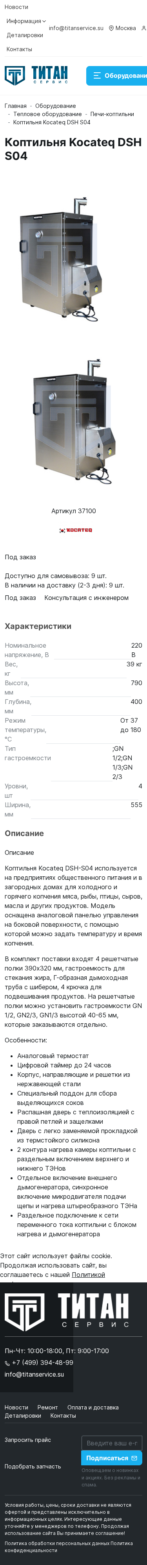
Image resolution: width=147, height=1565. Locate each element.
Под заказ (21, 598)
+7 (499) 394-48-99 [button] (41, 1362)
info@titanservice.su (76, 28)
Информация (24, 21)
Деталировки (25, 35)
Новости (16, 7)
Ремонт (49, 1407)
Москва (126, 28)
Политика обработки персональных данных (57, 1543)
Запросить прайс (28, 1439)
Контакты (19, 49)
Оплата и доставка (93, 1407)
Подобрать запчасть (33, 1466)
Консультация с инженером (86, 598)
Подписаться (107, 1458)
